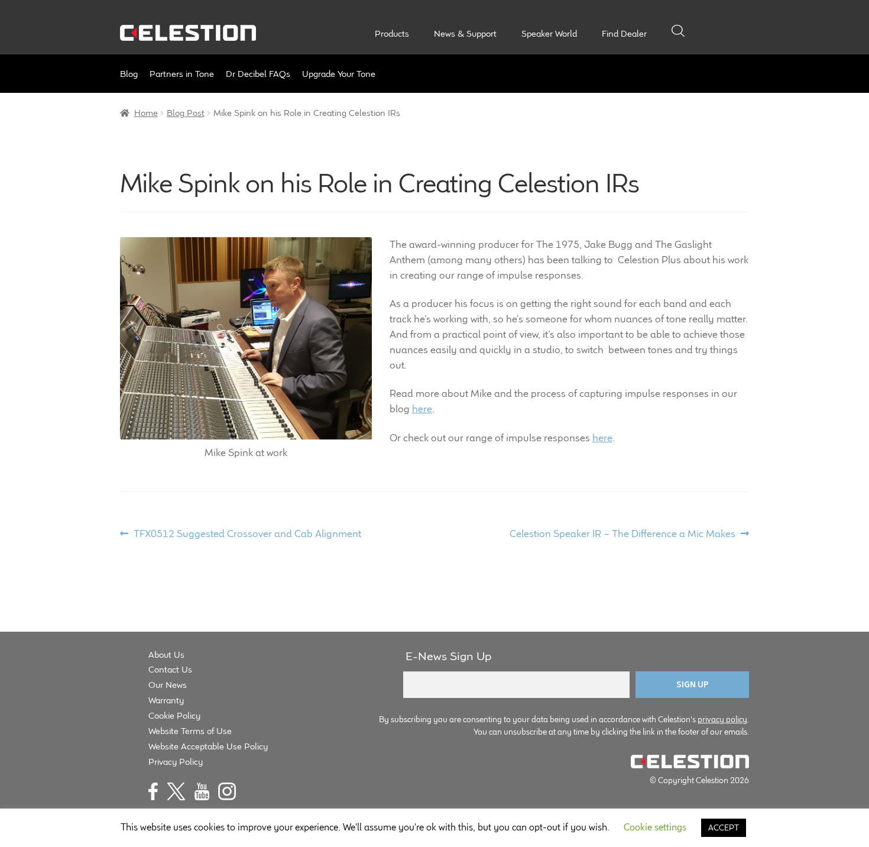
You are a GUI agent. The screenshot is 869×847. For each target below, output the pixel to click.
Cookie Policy (174, 715)
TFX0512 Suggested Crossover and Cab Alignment (247, 534)
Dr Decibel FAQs (258, 73)
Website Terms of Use (190, 730)
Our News (167, 684)
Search (678, 31)
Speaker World (549, 34)
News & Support (465, 34)
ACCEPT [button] (723, 827)
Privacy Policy (175, 761)
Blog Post (186, 112)
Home (146, 112)
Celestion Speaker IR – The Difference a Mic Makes (622, 534)
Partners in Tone (182, 73)
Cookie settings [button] (655, 827)
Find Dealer (624, 34)
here (422, 408)
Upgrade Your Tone (338, 73)
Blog (129, 73)
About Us (166, 654)
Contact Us (170, 669)
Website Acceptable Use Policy (208, 746)
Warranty (166, 700)
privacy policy (722, 719)
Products (392, 34)
